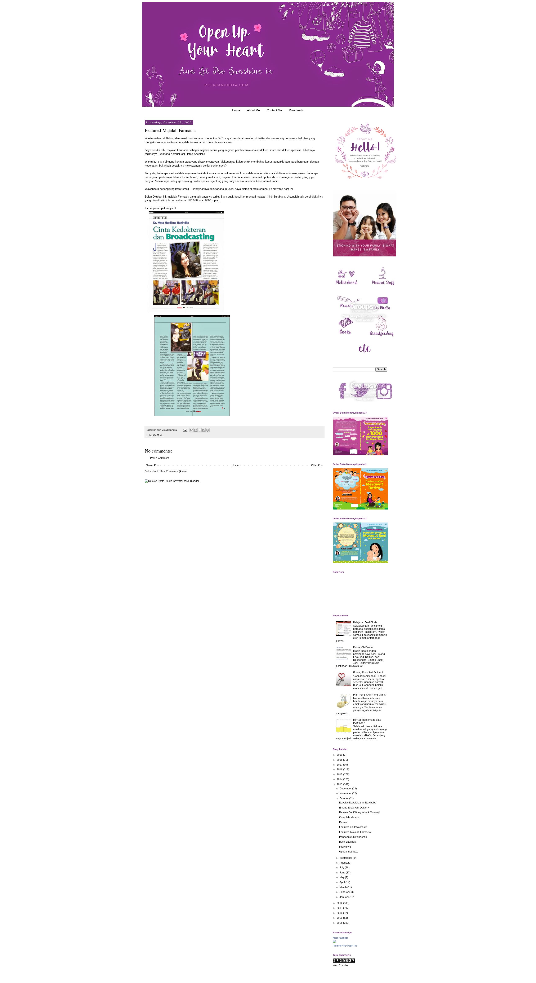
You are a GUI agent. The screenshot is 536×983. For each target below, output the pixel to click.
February (345, 892)
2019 (340, 754)
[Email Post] (184, 430)
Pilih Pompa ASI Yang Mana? (370, 694)
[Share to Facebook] (203, 430)
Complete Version (349, 817)
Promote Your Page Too (345, 945)
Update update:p (348, 851)
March (343, 887)
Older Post (317, 465)
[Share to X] (199, 430)
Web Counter (340, 965)
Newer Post (152, 465)
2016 (340, 769)
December (346, 788)
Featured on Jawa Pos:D (353, 827)
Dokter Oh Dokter (363, 647)
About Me (253, 110)
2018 (340, 759)
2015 (340, 774)
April (342, 882)
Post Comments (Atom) (173, 471)
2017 (340, 764)
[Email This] (191, 430)
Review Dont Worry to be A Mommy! (359, 812)
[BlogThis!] (195, 430)
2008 (340, 922)
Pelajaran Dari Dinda (365, 622)
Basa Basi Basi (347, 841)
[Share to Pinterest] (207, 430)
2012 (340, 903)
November (346, 793)
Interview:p (345, 846)
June (343, 872)
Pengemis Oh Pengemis (353, 837)
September (346, 857)
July (342, 867)
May (342, 877)
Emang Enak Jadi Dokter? (368, 672)
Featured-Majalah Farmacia (355, 832)
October (344, 798)
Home (236, 110)
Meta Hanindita (340, 937)
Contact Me (274, 110)
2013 (340, 784)
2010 (340, 913)
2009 (340, 917)
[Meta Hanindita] (334, 942)
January (344, 897)
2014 (340, 779)
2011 (340, 908)
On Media (158, 435)
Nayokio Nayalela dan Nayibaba (357, 802)
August (344, 862)
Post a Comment (159, 458)
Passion (343, 822)
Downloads (296, 110)
